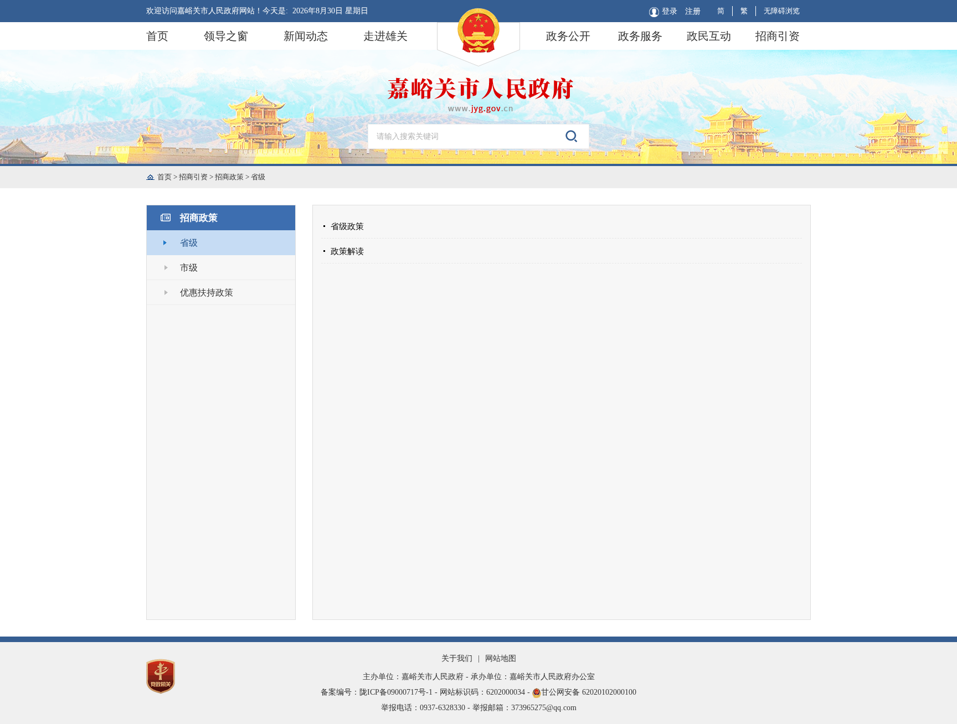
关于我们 (456, 658)
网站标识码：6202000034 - (486, 692)
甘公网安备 (478, 692)
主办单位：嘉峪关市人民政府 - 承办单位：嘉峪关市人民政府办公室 (479, 677)
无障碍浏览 (782, 11)
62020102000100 (609, 692)
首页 (157, 36)
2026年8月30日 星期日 (330, 11)
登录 (669, 11)
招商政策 (233, 177)
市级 (189, 267)
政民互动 (709, 36)
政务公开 (568, 36)
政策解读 (347, 251)
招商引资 (777, 36)
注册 (693, 11)
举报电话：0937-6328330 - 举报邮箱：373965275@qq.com (479, 708)
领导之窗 (226, 36)
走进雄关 (385, 36)
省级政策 (347, 226)
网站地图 (500, 658)
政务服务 (640, 36)
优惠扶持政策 (206, 292)
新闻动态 (306, 36)
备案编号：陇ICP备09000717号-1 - (380, 692)
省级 (258, 177)
